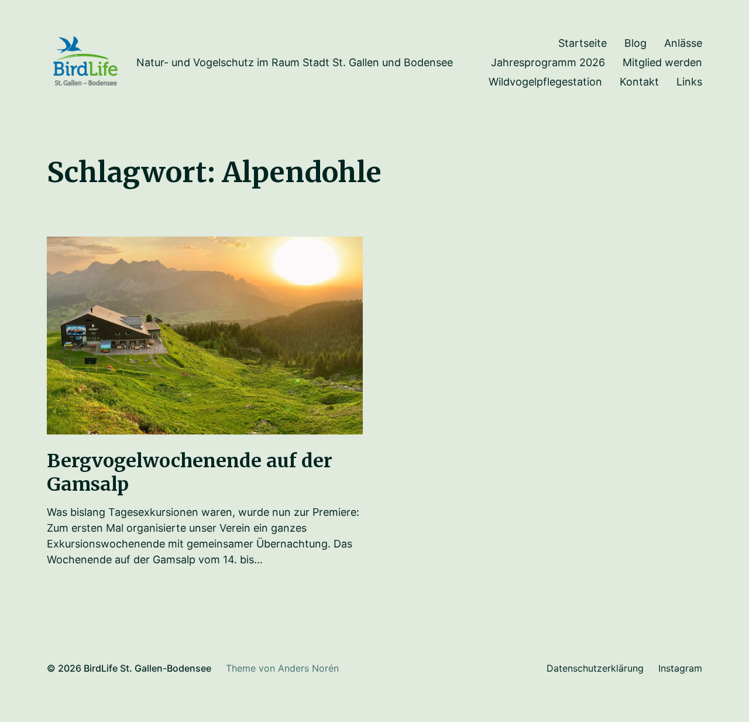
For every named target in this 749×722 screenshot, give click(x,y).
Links (689, 82)
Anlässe (683, 43)
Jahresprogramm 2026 (548, 62)
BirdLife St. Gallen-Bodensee (147, 668)
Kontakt (639, 82)
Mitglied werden (662, 62)
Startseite (582, 43)
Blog (635, 43)
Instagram (680, 668)
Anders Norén (308, 668)
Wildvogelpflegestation (545, 82)
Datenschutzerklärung (595, 668)
